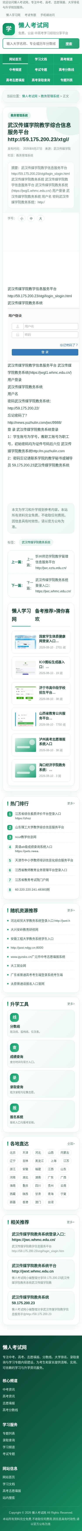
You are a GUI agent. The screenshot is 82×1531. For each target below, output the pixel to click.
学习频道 (9, 1447)
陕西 (25, 1193)
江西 (51, 1169)
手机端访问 (47, 15)
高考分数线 (66, 69)
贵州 (51, 1185)
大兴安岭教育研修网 (24, 929)
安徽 (25, 1169)
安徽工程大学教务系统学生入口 (32, 938)
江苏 (66, 1160)
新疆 (13, 1202)
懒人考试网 (29, 96)
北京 (13, 1152)
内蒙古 (65, 1152)
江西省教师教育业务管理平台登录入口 (41, 870)
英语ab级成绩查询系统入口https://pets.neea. (33, 849)
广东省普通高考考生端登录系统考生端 (37, 975)
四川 (38, 1185)
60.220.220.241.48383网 (32, 889)
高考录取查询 (41, 80)
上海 (53, 1160)
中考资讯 (9, 1389)
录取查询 (9, 1440)
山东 (63, 1169)
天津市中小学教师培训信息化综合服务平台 (44, 860)
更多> (71, 803)
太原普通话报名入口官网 (27, 983)
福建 (38, 1169)
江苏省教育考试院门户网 (32, 880)
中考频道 (15, 69)
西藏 (13, 1193)
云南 (63, 1185)
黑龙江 (39, 1160)
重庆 (25, 1185)
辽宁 (13, 1160)
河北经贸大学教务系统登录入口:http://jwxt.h (40, 920)
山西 (51, 1152)
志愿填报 (9, 1403)
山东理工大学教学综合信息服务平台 (39, 827)
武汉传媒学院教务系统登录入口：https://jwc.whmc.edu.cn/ (53, 585)
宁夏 (63, 1193)
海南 (13, 1185)
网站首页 (15, 59)
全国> (71, 1143)
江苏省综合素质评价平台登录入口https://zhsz (38, 816)
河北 (38, 1152)
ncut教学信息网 (25, 837)
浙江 (13, 1169)
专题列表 (66, 80)
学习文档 (41, 59)
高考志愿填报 (15, 80)
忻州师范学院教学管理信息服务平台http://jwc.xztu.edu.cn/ (51, 562)
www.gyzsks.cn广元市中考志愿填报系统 (38, 956)
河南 (13, 1177)
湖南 (38, 1177)
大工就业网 (18, 965)
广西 (63, 1177)
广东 (51, 1177)
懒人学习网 (13, 15)
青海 (51, 1193)
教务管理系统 (50, 96)
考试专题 (30, 15)
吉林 (25, 1160)
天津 (25, 1152)
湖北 (25, 1177)
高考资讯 (9, 1396)
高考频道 (66, 59)
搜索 (69, 44)
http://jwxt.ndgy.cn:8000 (27, 947)
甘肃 (38, 1193)
